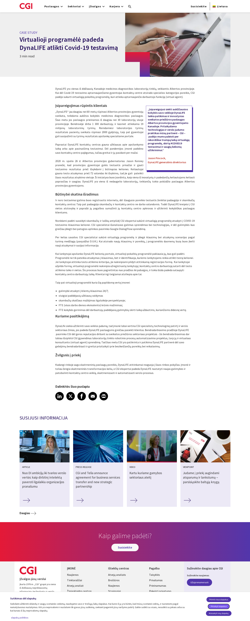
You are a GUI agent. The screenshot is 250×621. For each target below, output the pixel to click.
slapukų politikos (19, 617)
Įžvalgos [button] (95, 6)
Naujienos (73, 574)
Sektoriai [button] (74, 6)
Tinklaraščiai (74, 580)
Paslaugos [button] (52, 6)
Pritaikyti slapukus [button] (219, 606)
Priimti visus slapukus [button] (218, 599)
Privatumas (156, 580)
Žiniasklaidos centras (79, 591)
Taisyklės (154, 574)
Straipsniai (114, 591)
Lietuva (222, 6)
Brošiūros (114, 580)
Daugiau (25, 513)
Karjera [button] (115, 6)
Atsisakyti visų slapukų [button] (219, 613)
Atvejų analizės (117, 574)
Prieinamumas (157, 585)
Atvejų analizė (75, 585)
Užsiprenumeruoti (199, 582)
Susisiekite (199, 6)
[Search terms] (130, 7)
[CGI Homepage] (26, 6)
